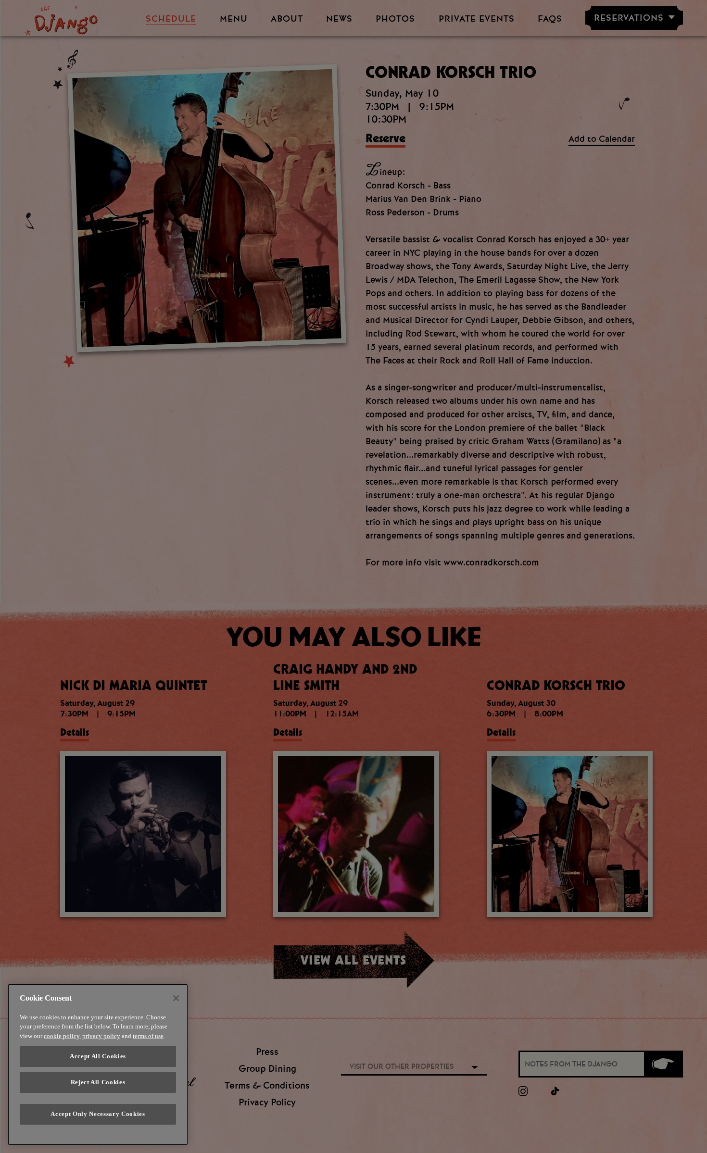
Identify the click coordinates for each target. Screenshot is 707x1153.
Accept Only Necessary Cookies (97, 1114)
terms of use (148, 1036)
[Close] (176, 998)
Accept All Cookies (98, 1056)
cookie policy (61, 1036)
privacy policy (101, 1036)
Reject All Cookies (98, 1082)
